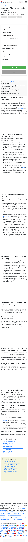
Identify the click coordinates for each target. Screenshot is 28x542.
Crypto (9, 6)
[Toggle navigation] (26, 2)
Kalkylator (18, 532)
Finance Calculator (7, 444)
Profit (12, 82)
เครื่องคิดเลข (10, 535)
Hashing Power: (14, 38)
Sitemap (13, 519)
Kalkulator (13, 530)
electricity (20, 108)
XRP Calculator (8, 473)
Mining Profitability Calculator (10, 441)
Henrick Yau (9, 10)
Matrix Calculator (7, 451)
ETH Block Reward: (6, 32)
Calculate (14, 67)
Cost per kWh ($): (6, 54)
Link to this (12, 14)
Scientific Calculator (8, 453)
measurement (6, 216)
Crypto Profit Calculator (10, 461)
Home (2, 6)
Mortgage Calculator (8, 443)
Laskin (25, 532)
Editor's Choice (16, 517)
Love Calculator (7, 449)
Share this (21, 14)
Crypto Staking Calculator (10, 468)
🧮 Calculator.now (6, 2)
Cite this (4, 14)
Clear (14, 72)
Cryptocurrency (12, 16)
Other (5, 6)
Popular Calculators (5, 519)
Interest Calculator (8, 446)
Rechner (12, 533)
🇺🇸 (21, 2)
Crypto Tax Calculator (9, 466)
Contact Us (24, 517)
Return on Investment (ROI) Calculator (13, 448)
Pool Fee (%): (5, 59)
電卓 (4, 536)
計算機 (17, 535)
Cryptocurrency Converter (11, 471)
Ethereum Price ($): (6, 27)
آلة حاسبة (2, 535)
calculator (4, 16)
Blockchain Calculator (9, 469)
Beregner (19, 523)
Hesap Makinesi (4, 530)
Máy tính (5, 533)
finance (19, 16)
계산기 (9, 536)
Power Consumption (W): (8, 48)
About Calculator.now (5, 517)
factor (23, 167)
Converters (19, 519)
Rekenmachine (20, 533)
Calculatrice (19, 528)
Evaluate (5, 420)
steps (12, 199)
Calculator (5, 527)
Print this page (6, 12)
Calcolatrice (3, 525)
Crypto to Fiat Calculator (10, 464)
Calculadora (12, 525)
